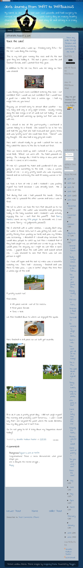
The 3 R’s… (71, 364)
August (73, 239)
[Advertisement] (34, 498)
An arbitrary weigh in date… (72, 330)
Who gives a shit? (72, 403)
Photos (27, 30)
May (71, 493)
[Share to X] (55, 440)
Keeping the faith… (72, 430)
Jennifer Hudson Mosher (68, 552)
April (72, 500)
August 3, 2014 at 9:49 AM (29, 453)
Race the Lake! (71, 473)
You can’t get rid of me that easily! (72, 352)
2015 (70, 195)
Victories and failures (72, 249)
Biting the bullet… (72, 385)
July (71, 480)
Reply (11, 465)
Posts (69, 154)
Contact (18, 30)
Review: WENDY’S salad (72, 440)
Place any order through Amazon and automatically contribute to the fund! (70, 44)
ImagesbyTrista (50, 564)
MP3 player (33, 219)
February (71, 516)
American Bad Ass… (72, 311)
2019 (70, 179)
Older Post (55, 511)
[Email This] (53, 440)
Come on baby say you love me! (72, 416)
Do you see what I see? (72, 463)
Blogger (72, 564)
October (71, 224)
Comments (71, 158)
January (71, 525)
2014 (70, 199)
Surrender (72, 318)
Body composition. (72, 259)
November (72, 215)
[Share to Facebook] (56, 440)
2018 (70, 183)
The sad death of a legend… (73, 374)
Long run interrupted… (72, 394)
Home (10, 30)
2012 (70, 537)
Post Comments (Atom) (29, 517)
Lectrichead (70, 558)
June (72, 487)
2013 (70, 533)
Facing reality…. (72, 293)
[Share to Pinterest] (57, 440)
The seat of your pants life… (72, 281)
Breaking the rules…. (72, 268)
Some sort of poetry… (72, 452)
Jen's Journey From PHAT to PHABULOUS (39, 7)
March (72, 507)
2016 (70, 191)
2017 (70, 187)
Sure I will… (72, 341)
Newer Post (13, 511)
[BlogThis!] (54, 440)
